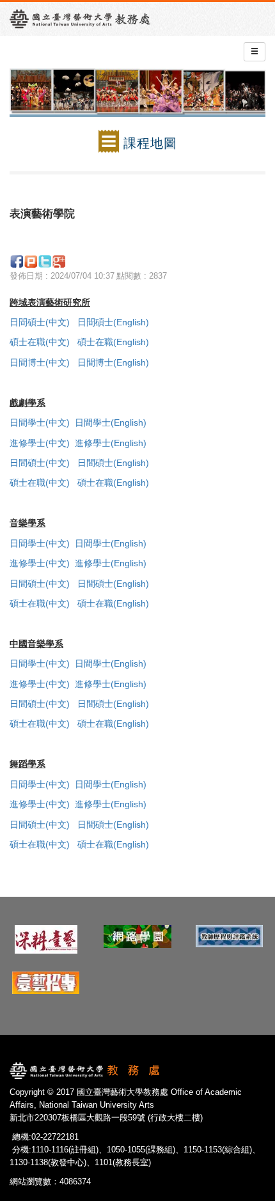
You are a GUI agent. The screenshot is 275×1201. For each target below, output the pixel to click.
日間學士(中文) (40, 422)
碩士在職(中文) (40, 342)
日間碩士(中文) (40, 322)
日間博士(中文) (40, 362)
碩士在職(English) (113, 342)
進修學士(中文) (40, 443)
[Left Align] (254, 51)
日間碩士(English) (113, 322)
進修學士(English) (112, 443)
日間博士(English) (113, 362)
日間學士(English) (112, 422)
